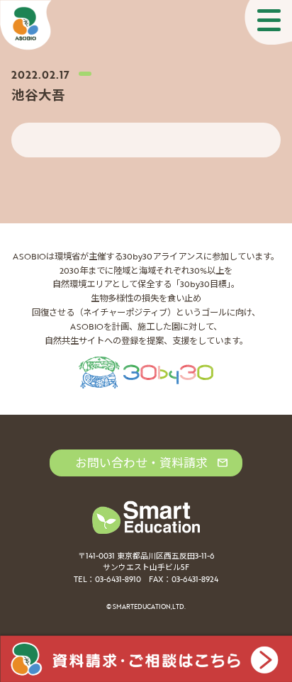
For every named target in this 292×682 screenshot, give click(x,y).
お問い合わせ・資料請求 (141, 462)
